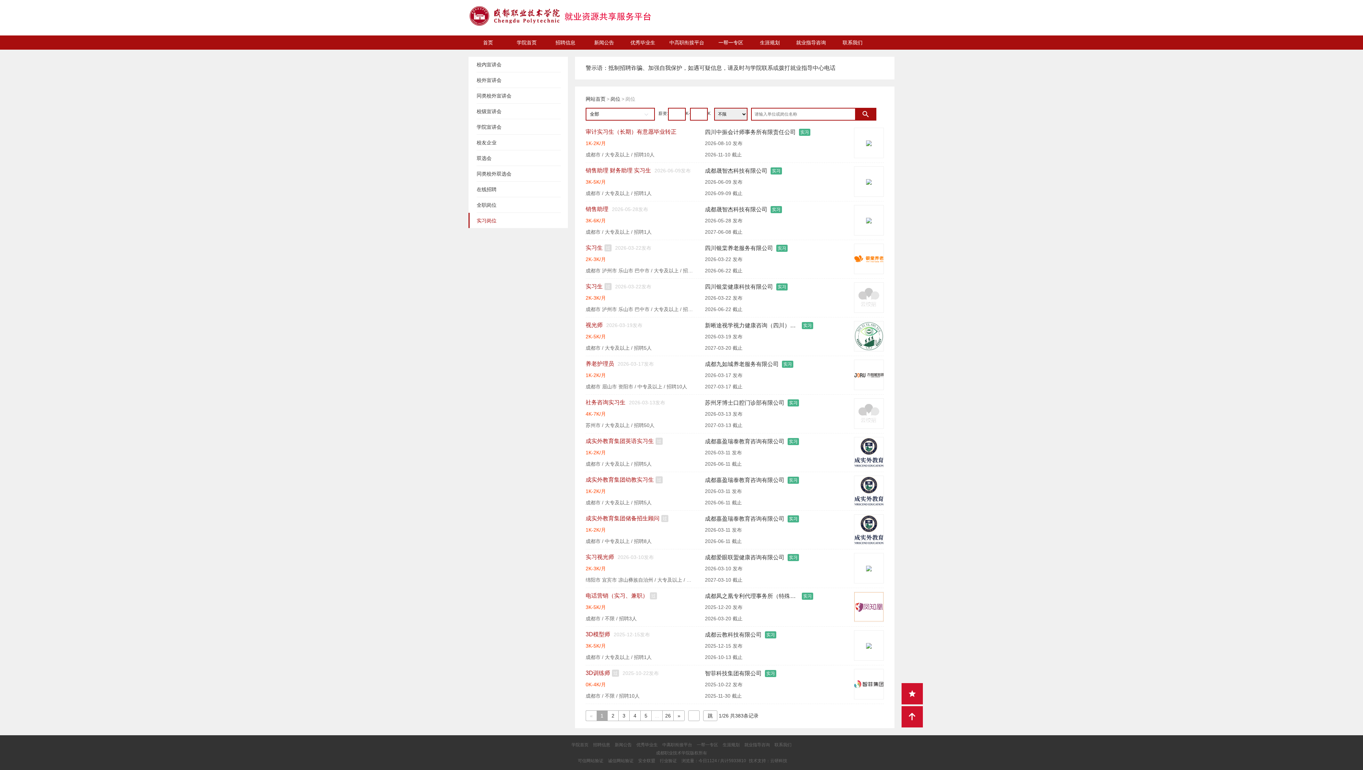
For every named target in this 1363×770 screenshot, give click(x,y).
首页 (488, 42)
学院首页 (527, 42)
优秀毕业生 (642, 42)
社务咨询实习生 (605, 402)
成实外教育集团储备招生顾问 (622, 518)
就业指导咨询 (811, 42)
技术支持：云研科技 (768, 760)
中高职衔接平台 (686, 42)
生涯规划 (770, 42)
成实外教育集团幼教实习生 (620, 480)
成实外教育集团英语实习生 (620, 441)
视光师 (594, 325)
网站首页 (596, 99)
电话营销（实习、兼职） (617, 596)
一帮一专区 (730, 42)
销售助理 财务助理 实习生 (618, 170)
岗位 (615, 99)
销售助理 (597, 209)
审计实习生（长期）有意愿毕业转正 (631, 132)
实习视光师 (600, 557)
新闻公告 (604, 42)
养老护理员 (600, 364)
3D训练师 (598, 673)
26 (668, 716)
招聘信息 (565, 42)
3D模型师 (598, 634)
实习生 (594, 248)
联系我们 (853, 42)
